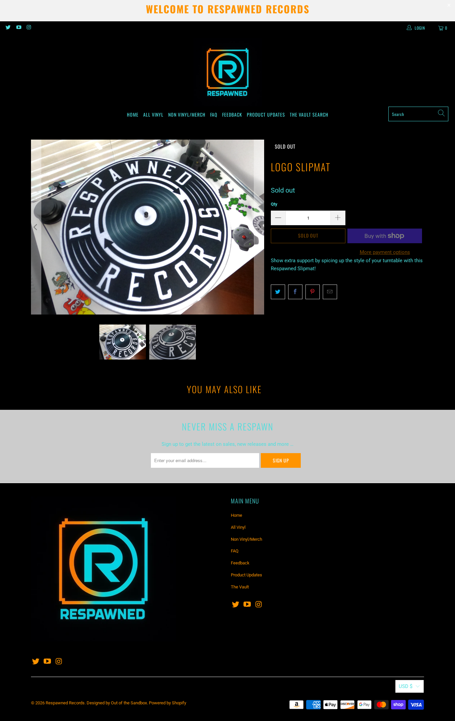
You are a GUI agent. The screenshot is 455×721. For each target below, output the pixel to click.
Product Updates (266, 114)
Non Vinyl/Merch (187, 114)
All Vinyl (153, 114)
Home (133, 114)
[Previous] (36, 227)
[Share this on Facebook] (295, 292)
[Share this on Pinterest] (312, 292)
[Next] (259, 227)
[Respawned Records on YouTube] (18, 28)
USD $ (405, 686)
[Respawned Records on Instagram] (29, 28)
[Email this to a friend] (330, 292)
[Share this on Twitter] (278, 292)
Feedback (232, 114)
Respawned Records (65, 702)
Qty (274, 204)
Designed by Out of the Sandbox (117, 702)
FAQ (214, 114)
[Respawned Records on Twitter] (8, 28)
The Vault (300, 114)
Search (320, 114)
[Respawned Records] (228, 72)
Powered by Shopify (167, 702)
